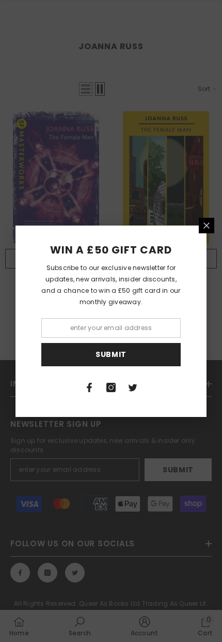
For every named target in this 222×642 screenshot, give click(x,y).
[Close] (206, 225)
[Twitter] (133, 387)
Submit (111, 354)
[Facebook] (89, 387)
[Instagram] (111, 387)
